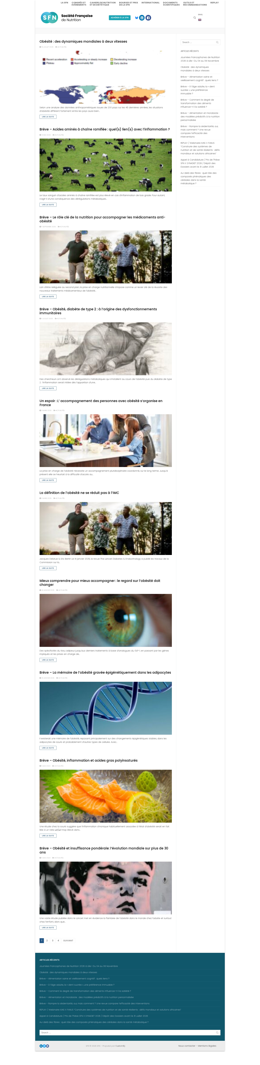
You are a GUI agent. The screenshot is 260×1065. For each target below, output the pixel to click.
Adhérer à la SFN (120, 17)
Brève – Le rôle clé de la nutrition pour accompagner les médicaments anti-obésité (102, 219)
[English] (199, 20)
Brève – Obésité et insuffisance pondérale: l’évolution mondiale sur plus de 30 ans (104, 850)
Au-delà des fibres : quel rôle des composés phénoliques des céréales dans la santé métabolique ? (199, 178)
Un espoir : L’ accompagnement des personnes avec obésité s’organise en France (101, 403)
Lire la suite (48, 116)
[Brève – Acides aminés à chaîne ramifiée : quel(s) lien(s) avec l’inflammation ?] (106, 165)
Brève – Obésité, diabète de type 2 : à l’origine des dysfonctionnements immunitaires (98, 311)
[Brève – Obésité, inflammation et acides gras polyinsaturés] (106, 796)
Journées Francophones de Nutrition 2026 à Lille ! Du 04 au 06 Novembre (200, 59)
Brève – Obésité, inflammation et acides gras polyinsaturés (89, 760)
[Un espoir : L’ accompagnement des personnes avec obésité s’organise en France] (106, 440)
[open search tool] (195, 18)
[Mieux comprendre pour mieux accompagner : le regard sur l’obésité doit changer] (106, 620)
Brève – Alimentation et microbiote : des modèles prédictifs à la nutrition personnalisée (200, 117)
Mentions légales (207, 1045)
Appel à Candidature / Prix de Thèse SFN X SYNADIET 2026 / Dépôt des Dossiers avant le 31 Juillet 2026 (200, 163)
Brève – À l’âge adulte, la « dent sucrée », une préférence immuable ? (198, 90)
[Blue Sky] (135, 17)
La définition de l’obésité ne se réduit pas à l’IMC (79, 493)
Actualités (61, 47)
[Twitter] (44, 1046)
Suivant (68, 940)
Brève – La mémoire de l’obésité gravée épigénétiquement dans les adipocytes (105, 672)
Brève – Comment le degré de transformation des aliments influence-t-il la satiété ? (197, 103)
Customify (120, 1046)
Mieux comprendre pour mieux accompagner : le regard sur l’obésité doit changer (100, 583)
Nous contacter (186, 1045)
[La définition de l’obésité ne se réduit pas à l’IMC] (106, 528)
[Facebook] (148, 17)
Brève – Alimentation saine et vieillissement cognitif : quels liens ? (199, 78)
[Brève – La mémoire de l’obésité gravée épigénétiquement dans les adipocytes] (106, 708)
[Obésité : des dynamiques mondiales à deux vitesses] (106, 77)
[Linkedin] (142, 17)
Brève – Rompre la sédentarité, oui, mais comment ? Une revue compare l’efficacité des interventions (199, 131)
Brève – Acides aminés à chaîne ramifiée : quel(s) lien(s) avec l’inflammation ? (105, 129)
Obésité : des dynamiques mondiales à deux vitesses (83, 41)
